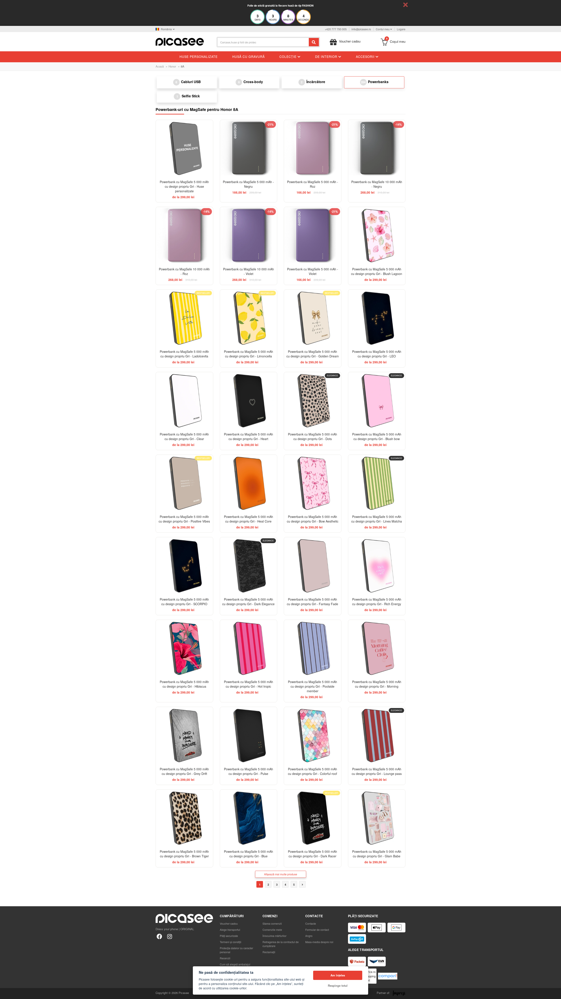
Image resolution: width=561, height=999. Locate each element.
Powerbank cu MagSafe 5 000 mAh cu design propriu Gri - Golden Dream (312, 353)
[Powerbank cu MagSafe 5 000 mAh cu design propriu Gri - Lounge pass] (376, 735)
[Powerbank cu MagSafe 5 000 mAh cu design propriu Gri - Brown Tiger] (184, 818)
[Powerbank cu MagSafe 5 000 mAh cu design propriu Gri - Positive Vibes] (184, 483)
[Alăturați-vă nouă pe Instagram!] (169, 936)
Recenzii (225, 958)
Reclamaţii (269, 952)
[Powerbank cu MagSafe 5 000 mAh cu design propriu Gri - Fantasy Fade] (312, 565)
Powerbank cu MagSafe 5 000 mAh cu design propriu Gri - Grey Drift (184, 771)
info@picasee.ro (361, 29)
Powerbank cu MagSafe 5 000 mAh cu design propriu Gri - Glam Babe (376, 853)
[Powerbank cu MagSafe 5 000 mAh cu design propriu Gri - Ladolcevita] (184, 318)
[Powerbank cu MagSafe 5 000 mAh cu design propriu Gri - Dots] (312, 400)
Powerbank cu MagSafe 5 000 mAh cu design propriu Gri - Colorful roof (312, 771)
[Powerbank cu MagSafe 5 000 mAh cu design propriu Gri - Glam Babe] (376, 818)
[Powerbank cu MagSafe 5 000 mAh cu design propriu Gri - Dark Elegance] (248, 565)
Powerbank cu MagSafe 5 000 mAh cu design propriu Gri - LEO (376, 353)
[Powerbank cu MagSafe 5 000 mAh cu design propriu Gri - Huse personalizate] (184, 148)
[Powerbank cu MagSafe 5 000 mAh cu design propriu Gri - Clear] (184, 400)
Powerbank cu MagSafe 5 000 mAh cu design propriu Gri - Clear (184, 436)
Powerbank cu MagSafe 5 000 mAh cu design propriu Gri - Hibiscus (184, 684)
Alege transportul (230, 929)
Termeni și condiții (230, 942)
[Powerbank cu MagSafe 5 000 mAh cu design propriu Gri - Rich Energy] (376, 565)
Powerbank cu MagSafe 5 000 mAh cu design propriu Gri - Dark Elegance (248, 601)
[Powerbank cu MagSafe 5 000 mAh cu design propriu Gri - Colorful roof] (312, 735)
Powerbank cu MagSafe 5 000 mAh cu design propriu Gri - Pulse (248, 771)
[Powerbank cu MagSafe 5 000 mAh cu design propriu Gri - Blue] (248, 818)
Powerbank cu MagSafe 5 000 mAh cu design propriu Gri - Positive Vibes (184, 518)
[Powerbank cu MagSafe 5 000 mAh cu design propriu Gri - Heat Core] (248, 483)
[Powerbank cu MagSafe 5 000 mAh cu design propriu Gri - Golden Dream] (312, 318)
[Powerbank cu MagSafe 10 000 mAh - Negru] (376, 148)
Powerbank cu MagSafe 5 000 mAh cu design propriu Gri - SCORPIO (184, 601)
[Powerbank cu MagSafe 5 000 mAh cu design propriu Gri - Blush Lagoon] (376, 235)
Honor (172, 66)
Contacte (310, 923)
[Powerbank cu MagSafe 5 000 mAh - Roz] (312, 148)
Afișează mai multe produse (280, 874)
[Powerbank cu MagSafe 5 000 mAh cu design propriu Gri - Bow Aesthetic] (312, 483)
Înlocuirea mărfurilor (274, 936)
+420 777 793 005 (336, 29)
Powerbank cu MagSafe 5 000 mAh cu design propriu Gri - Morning (376, 684)
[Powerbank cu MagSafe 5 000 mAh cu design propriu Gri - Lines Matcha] (376, 483)
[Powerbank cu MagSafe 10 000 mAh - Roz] (184, 235)
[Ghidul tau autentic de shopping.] (387, 976)
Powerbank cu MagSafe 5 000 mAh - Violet (312, 271)
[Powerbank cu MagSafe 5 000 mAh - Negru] (248, 148)
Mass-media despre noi (319, 942)
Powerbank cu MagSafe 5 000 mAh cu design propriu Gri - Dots (312, 436)
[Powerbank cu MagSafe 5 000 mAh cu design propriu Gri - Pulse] (248, 735)
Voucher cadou (229, 923)
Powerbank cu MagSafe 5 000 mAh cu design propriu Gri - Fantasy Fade (312, 601)
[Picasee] (180, 41)
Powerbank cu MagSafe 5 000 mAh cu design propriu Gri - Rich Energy (376, 601)
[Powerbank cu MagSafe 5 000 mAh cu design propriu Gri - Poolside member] (312, 648)
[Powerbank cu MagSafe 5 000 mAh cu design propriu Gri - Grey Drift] (184, 735)
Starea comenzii (272, 923)
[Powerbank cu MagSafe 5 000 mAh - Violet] (312, 235)
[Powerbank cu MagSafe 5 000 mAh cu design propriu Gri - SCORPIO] (184, 565)
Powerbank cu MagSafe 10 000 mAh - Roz (184, 271)
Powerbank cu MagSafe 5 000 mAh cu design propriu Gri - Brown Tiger (184, 853)
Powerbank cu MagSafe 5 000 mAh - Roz (312, 184)
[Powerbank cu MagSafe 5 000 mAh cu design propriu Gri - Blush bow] (376, 400)
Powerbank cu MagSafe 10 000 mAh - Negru (376, 184)
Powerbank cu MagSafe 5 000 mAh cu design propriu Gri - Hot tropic (248, 684)
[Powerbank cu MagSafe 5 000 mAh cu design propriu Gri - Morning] (376, 648)
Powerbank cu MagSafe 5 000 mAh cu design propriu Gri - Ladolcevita (184, 353)
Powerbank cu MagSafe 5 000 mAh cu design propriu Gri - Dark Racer (312, 853)
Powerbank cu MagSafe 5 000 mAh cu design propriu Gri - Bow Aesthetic (312, 518)
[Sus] (5, 993)
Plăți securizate (229, 936)
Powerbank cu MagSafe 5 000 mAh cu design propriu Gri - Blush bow (376, 436)
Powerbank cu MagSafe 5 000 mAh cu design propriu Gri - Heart (248, 436)
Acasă (160, 66)
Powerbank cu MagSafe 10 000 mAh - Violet (248, 271)
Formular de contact (317, 929)
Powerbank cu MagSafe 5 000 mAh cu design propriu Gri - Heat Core (248, 518)
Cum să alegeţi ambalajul (235, 964)
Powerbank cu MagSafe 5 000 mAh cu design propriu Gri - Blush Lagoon (376, 271)
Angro (308, 936)
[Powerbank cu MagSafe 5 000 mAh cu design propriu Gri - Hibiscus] (184, 648)
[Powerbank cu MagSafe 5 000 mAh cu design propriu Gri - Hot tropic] (248, 648)
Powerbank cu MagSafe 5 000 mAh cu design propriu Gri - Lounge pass (377, 771)
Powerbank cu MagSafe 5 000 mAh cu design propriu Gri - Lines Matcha (376, 518)
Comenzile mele (272, 929)
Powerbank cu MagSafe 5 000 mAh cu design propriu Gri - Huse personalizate (184, 186)
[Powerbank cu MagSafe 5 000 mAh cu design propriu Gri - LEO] (376, 318)
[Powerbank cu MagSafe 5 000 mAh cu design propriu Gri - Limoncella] (248, 318)
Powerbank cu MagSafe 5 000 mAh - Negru (248, 184)
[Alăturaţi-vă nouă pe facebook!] (159, 936)
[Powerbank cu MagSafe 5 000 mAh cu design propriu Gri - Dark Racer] (312, 818)
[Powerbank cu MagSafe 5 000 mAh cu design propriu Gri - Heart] (248, 400)
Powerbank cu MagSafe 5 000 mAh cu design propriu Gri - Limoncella (248, 353)
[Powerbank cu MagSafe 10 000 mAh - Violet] (248, 235)
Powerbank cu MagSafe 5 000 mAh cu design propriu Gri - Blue (248, 853)
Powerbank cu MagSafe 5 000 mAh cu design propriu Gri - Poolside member (312, 686)
